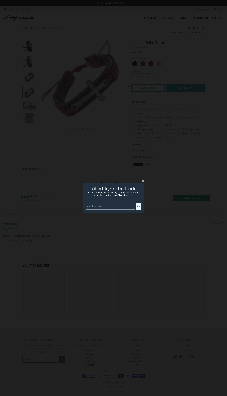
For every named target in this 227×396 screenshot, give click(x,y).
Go (138, 206)
